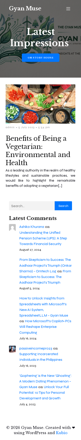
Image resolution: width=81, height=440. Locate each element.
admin (10, 127)
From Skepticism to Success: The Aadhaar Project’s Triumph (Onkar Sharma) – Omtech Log (45, 265)
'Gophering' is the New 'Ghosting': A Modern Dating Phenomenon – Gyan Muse (45, 381)
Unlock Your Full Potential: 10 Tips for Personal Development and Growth (44, 392)
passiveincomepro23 (35, 348)
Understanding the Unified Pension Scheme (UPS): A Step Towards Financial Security (43, 238)
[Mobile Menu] (68, 8)
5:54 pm (44, 127)
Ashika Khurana (31, 227)
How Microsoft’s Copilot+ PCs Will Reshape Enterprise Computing (45, 326)
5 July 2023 (26, 127)
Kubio (62, 433)
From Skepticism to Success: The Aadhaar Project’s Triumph (45, 277)
